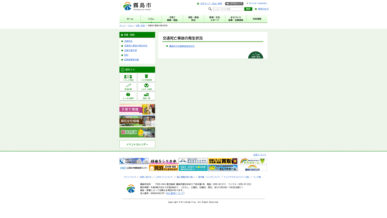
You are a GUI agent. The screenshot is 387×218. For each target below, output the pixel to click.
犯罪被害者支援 (131, 60)
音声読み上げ (236, 4)
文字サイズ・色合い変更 (211, 4)
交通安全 (128, 41)
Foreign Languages (258, 3)
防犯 (126, 55)
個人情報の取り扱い (185, 177)
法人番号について (175, 193)
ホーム (122, 25)
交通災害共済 (130, 50)
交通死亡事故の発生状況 (135, 46)
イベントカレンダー (137, 144)
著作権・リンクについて (209, 177)
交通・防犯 (140, 25)
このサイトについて (164, 177)
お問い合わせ (145, 177)
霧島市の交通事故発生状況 (182, 46)
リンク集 (257, 177)
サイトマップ (130, 177)
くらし (130, 25)
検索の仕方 (263, 9)
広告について (259, 155)
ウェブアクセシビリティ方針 (236, 177)
